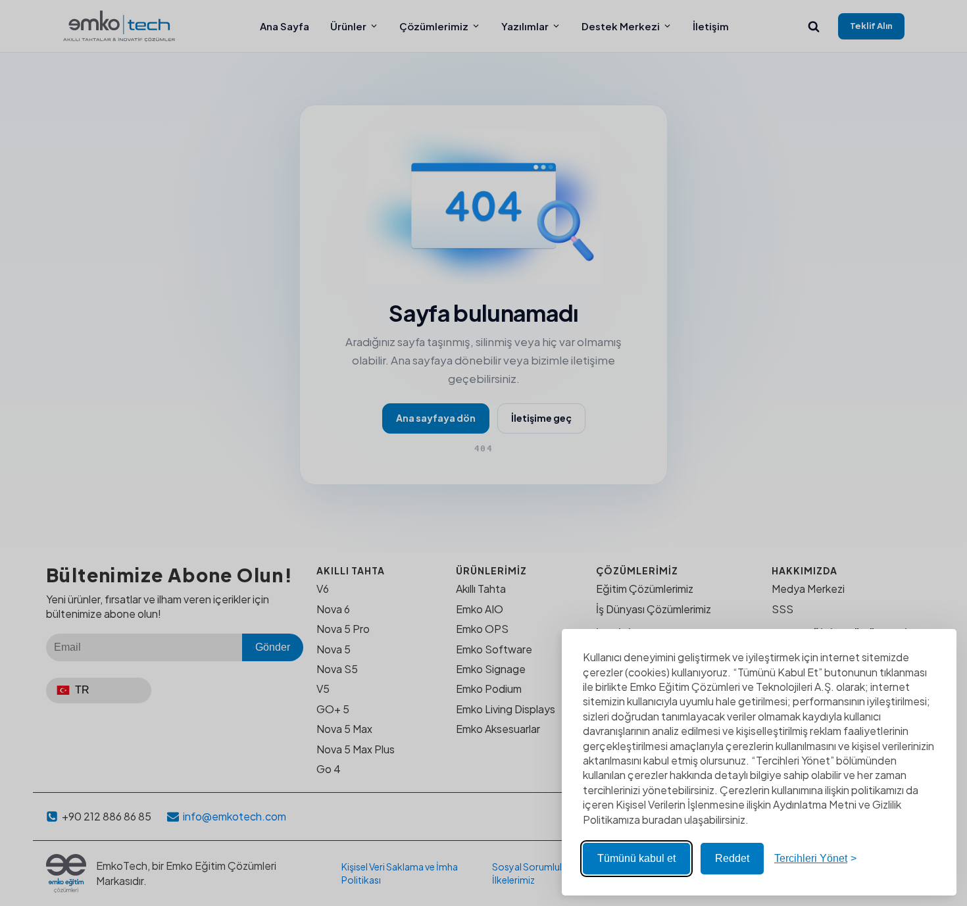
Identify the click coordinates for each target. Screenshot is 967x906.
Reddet (732, 858)
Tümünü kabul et (636, 858)
